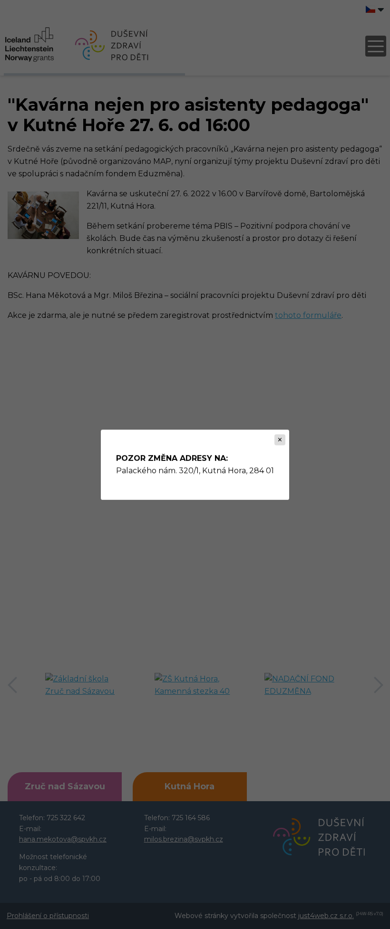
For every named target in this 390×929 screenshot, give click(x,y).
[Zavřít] (279, 439)
